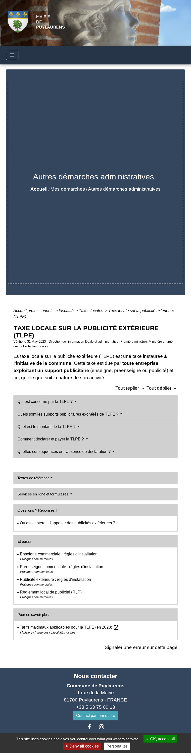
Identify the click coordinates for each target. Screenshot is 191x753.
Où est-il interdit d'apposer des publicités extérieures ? (67, 523)
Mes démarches (67, 189)
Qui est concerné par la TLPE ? (45, 401)
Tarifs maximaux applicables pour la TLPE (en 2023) (69, 627)
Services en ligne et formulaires (43, 494)
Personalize (117, 746)
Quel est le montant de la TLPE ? (47, 427)
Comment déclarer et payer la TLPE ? (51, 439)
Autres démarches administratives (124, 189)
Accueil (39, 189)
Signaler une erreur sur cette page (141, 647)
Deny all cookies (83, 746)
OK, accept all (162, 739)
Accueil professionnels (33, 311)
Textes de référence (33, 478)
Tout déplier (162, 388)
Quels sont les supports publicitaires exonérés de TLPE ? (68, 414)
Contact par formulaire (95, 715)
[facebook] (89, 727)
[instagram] (102, 727)
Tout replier (130, 388)
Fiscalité (67, 311)
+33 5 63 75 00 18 (95, 707)
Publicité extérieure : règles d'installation (55, 579)
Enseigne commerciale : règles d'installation (58, 554)
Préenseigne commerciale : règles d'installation (61, 567)
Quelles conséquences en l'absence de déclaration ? (64, 451)
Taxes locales (91, 311)
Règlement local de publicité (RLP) (51, 592)
